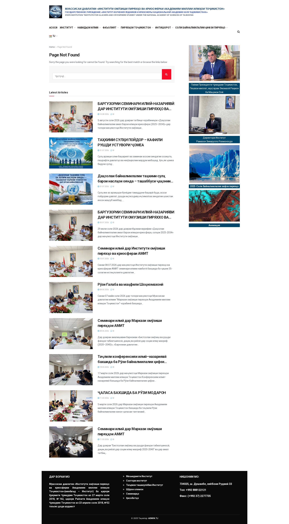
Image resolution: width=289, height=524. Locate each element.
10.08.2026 (104, 114)
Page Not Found (64, 47)
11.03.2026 (104, 398)
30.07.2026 (104, 222)
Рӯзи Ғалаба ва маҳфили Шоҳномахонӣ (130, 284)
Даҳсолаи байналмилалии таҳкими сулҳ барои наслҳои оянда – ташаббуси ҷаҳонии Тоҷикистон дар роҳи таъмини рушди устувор (136, 179)
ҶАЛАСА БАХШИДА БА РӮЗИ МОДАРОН (132, 393)
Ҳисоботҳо (132, 498)
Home (52, 47)
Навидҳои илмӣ (87, 27)
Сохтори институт (136, 480)
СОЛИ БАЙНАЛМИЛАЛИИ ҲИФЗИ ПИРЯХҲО (200, 27)
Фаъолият (109, 27)
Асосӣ (53, 27)
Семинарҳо (132, 493)
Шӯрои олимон (134, 489)
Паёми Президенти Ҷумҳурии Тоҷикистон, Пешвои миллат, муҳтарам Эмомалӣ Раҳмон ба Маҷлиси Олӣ (214, 88)
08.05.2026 (104, 290)
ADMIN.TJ (153, 518)
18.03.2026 (104, 367)
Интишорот (163, 27)
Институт (66, 27)
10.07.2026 (104, 259)
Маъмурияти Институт (139, 476)
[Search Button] (166, 74)
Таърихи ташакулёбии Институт (144, 485)
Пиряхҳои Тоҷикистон (136, 27)
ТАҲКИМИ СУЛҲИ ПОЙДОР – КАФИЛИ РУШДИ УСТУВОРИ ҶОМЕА (130, 142)
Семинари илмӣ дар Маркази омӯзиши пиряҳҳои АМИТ (130, 323)
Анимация (214, 225)
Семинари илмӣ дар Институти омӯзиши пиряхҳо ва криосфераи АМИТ (131, 251)
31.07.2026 (104, 150)
